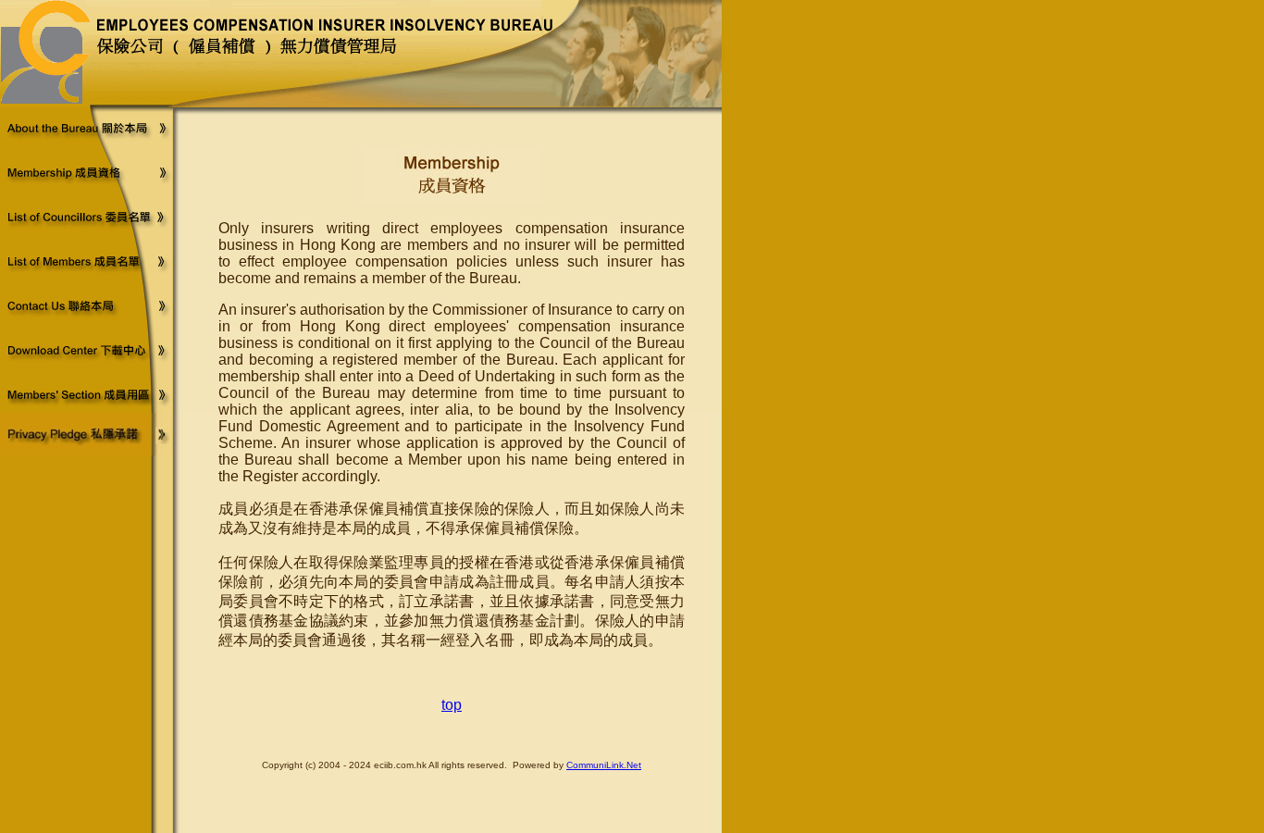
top (451, 705)
